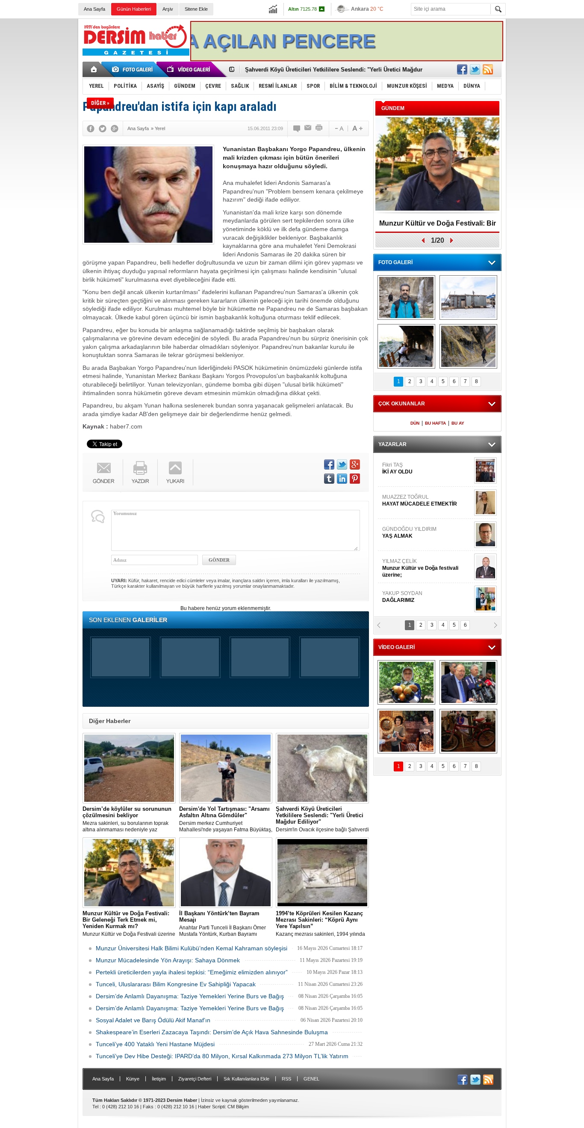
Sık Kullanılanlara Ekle (246, 1078)
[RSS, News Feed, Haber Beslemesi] (488, 69)
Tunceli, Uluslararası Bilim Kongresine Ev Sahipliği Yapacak (176, 984)
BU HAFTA (435, 423)
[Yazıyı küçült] (338, 128)
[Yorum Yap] (297, 128)
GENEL (311, 1078)
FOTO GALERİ (395, 262)
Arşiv (167, 9)
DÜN (414, 423)
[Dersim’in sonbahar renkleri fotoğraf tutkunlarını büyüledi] (406, 346)
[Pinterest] (355, 478)
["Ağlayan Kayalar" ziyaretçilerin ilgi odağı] (468, 346)
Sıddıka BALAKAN (404, 604)
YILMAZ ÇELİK (420, 544)
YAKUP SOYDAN (402, 572)
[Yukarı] (175, 472)
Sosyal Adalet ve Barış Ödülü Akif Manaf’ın (153, 1020)
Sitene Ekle (196, 9)
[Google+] (114, 128)
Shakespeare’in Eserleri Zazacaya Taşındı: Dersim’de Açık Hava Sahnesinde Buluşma (212, 1032)
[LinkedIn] (342, 478)
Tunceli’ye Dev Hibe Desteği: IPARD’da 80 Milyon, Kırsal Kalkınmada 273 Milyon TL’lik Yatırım (222, 1056)
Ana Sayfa (94, 9)
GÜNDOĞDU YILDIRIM (409, 508)
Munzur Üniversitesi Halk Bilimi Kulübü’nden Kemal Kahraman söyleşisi (191, 948)
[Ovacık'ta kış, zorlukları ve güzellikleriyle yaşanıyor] (468, 297)
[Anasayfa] (94, 69)
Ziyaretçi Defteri (194, 1078)
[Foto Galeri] (134, 69)
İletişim (159, 1078)
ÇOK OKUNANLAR (401, 404)
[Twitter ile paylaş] (475, 69)
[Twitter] (102, 128)
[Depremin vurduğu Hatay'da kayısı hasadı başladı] (406, 682)
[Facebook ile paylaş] (462, 69)
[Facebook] (90, 128)
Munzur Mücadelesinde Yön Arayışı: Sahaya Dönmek (168, 960)
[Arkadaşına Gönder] (308, 128)
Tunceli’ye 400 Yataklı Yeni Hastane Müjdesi (155, 1044)
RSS (286, 1078)
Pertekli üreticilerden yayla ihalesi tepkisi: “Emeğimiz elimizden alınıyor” (192, 972)
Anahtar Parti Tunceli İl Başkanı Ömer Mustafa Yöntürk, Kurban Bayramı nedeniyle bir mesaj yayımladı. (222, 924)
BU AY (457, 423)
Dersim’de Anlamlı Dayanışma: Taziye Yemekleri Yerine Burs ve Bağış (190, 996)
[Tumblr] (329, 478)
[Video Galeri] (189, 69)
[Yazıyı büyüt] (357, 128)
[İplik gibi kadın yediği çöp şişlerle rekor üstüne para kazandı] (406, 731)
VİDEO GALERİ (396, 647)
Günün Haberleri (134, 9)
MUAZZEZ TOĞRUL (419, 476)
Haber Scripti (211, 1106)
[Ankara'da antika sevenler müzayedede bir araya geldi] (468, 731)
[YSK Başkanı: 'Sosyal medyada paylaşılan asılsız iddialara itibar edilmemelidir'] (468, 682)
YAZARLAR (392, 444)
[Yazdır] (319, 128)
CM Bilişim (238, 1106)
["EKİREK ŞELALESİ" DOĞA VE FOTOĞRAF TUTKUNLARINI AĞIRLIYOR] (406, 297)
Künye (132, 1078)
